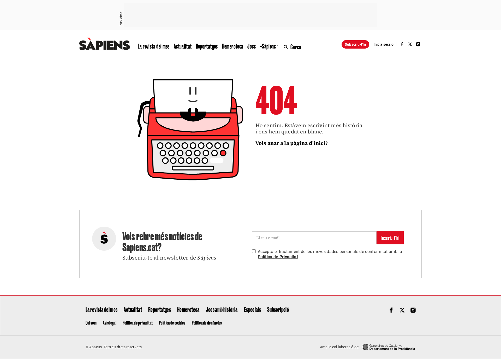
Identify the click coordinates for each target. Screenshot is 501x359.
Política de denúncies (207, 322)
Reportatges (207, 46)
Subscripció (278, 309)
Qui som (91, 322)
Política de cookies (172, 322)
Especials (252, 309)
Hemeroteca (232, 46)
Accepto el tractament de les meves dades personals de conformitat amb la (330, 254)
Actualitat (183, 46)
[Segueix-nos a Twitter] (410, 44)
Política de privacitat (138, 322)
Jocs (251, 46)
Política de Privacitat (278, 256)
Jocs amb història (222, 309)
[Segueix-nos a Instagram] (418, 44)
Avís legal (109, 322)
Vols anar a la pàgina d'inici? (291, 143)
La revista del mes (154, 46)
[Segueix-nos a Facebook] (401, 44)
